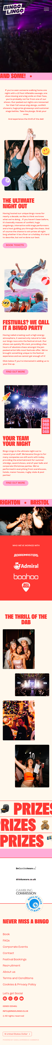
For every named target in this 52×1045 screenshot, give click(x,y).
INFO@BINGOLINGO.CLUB (15, 1011)
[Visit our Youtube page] (21, 998)
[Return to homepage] (14, 9)
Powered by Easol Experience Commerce (21, 1040)
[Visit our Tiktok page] (16, 998)
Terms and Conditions (18, 978)
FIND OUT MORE (15, 372)
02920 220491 (10, 1006)
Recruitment (11, 965)
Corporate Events (15, 947)
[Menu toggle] (46, 9)
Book (6, 934)
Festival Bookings (15, 959)
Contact (8, 953)
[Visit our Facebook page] (5, 998)
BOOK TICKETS (15, 245)
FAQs (6, 940)
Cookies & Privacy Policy (19, 984)
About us (9, 972)
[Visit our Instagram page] (10, 998)
